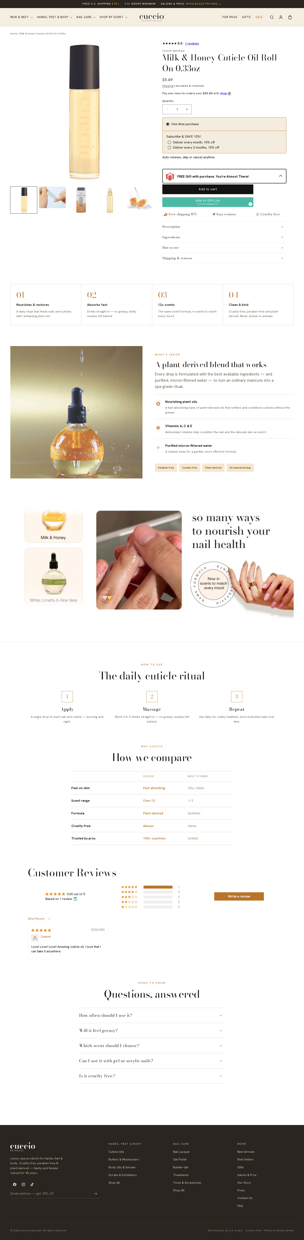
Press (241, 1190)
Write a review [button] (239, 896)
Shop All (114, 1182)
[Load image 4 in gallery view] (110, 200)
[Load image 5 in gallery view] (138, 200)
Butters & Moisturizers (124, 1159)
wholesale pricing (202, 3)
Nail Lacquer (181, 1152)
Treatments (181, 1175)
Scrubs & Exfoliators (123, 1175)
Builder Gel (180, 1167)
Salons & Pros (246, 1175)
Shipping (168, 85)
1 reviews (192, 43)
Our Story (244, 1182)
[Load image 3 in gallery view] (81, 200)
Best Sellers (245, 1159)
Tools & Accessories (187, 1182)
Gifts (246, 17)
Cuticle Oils (116, 1152)
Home (13, 33)
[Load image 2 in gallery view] (52, 200)
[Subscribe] (95, 1194)
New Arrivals (246, 1152)
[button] (21, 17)
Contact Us (245, 1198)
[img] (41, 930)
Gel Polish (180, 1159)
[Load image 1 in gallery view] (23, 200)
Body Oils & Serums (122, 1167)
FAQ (240, 1206)
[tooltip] (250, 204)
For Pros (230, 17)
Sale (259, 17)
